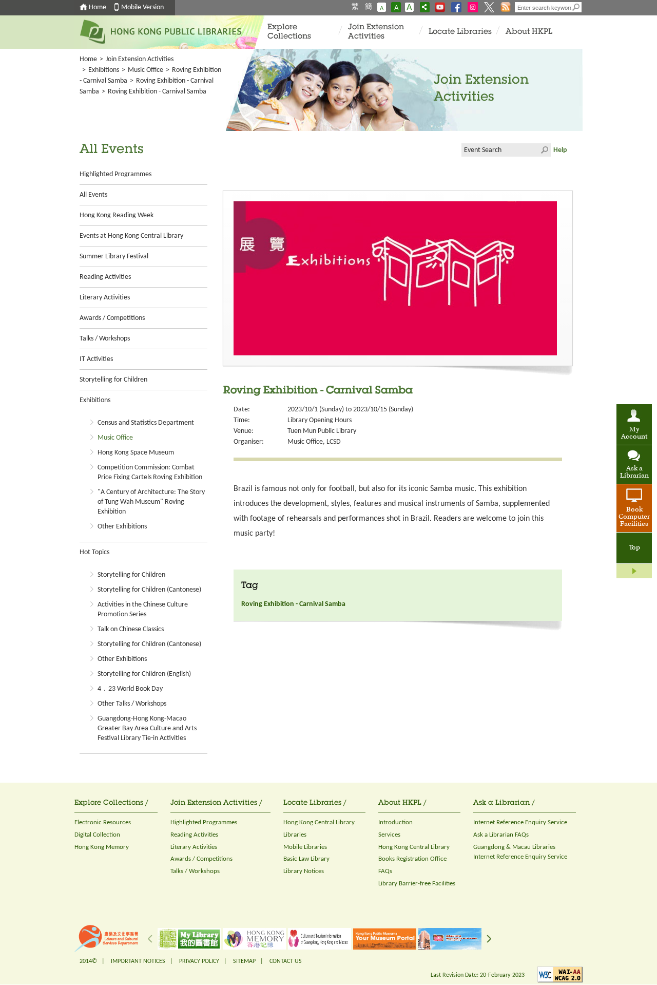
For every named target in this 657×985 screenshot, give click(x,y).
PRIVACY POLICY (199, 961)
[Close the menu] (634, 571)
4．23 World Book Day (130, 689)
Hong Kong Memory (101, 847)
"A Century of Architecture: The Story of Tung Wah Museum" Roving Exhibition (151, 502)
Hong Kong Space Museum (136, 453)
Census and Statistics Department (146, 423)
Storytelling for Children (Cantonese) (149, 590)
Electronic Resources (102, 822)
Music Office (145, 70)
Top (634, 548)
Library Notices (303, 871)
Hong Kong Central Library (319, 822)
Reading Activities (105, 277)
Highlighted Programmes (115, 174)
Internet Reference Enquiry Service (520, 822)
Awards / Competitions (112, 318)
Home (97, 7)
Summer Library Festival (114, 256)
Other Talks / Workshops (132, 704)
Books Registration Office (412, 859)
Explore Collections (289, 32)
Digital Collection (97, 834)
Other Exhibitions (122, 527)
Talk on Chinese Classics (131, 629)
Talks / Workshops (105, 339)
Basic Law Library (306, 859)
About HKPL (529, 32)
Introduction (395, 822)
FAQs (385, 871)
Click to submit (544, 150)
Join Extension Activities (376, 32)
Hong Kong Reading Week (116, 215)
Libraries (294, 834)
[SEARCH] (576, 7)
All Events (93, 195)
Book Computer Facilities (634, 517)
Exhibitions (103, 70)
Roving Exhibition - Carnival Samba (293, 604)
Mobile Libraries (305, 847)
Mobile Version (142, 7)
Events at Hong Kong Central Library (131, 236)
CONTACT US (285, 961)
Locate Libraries (460, 32)
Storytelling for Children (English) (144, 674)
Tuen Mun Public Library (321, 431)
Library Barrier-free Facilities (416, 883)
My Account (634, 433)
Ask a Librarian (634, 472)
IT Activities (96, 359)
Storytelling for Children (113, 380)
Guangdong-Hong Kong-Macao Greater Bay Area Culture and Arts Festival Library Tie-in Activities (147, 728)
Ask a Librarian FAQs (501, 834)
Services (389, 834)
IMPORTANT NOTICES (138, 961)
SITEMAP (244, 961)
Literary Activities (105, 297)
